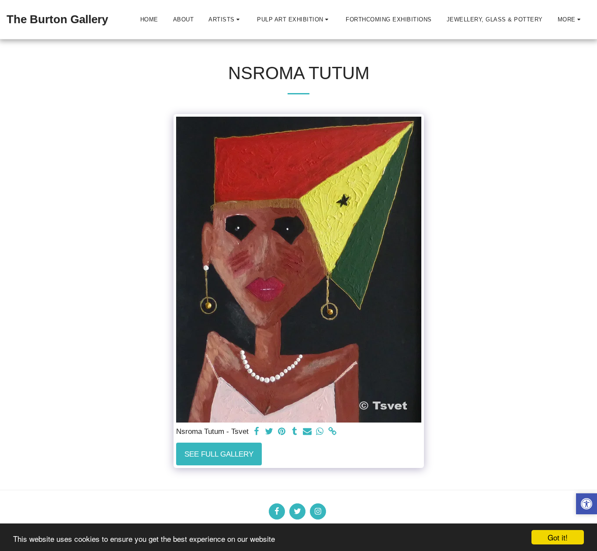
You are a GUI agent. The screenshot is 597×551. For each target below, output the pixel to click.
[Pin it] (282, 432)
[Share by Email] (307, 432)
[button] (225, 20)
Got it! (558, 537)
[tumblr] (294, 432)
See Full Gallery (218, 454)
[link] (332, 432)
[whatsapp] (319, 432)
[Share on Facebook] (256, 432)
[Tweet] (269, 432)
